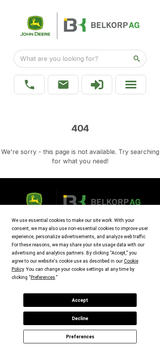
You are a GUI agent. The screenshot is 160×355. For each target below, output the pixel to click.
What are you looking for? (59, 58)
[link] (97, 84)
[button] (29, 84)
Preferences (80, 336)
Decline (80, 318)
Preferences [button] (43, 277)
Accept (80, 300)
